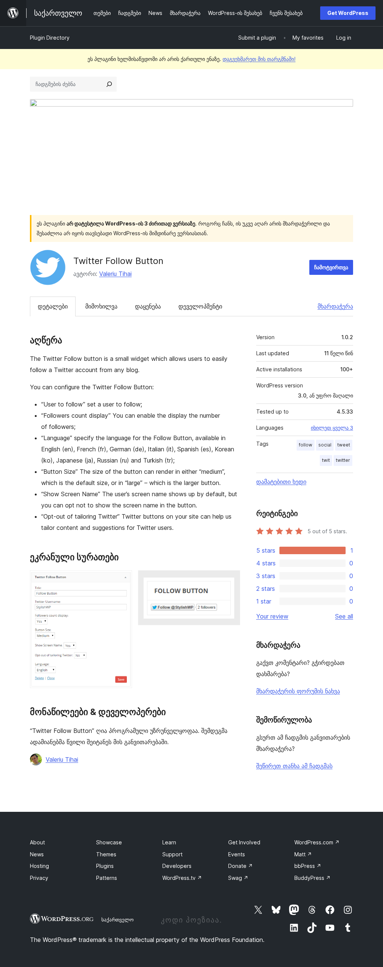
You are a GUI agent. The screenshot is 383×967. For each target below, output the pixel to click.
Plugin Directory (50, 37)
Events (236, 854)
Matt (303, 854)
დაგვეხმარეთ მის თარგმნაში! (259, 59)
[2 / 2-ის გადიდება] (230, 580)
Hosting (39, 866)
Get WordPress (347, 13)
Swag (238, 878)
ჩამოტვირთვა (331, 267)
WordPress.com (317, 842)
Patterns (106, 878)
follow (305, 445)
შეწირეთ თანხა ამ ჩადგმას (294, 766)
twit (326, 460)
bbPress (307, 866)
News (37, 854)
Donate (240, 866)
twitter (343, 460)
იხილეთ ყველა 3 (332, 428)
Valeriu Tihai (115, 273)
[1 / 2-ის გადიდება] (122, 580)
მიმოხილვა (101, 306)
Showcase (109, 842)
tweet (343, 445)
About (37, 842)
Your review (272, 616)
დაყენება (148, 306)
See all (344, 616)
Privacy (39, 878)
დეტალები (53, 306)
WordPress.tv (182, 878)
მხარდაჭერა (335, 306)
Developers (177, 866)
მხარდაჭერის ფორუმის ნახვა (298, 691)
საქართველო (117, 920)
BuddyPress (312, 878)
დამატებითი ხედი (281, 481)
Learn (169, 842)
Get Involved (244, 842)
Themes (106, 854)
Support (172, 854)
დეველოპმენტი (200, 306)
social (324, 445)
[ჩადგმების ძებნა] (109, 84)
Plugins (105, 866)
